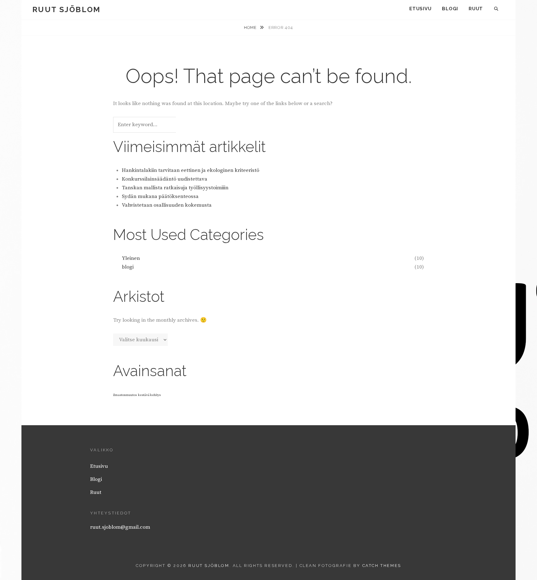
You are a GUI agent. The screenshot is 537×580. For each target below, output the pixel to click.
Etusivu (420, 9)
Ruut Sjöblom (66, 9)
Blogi (450, 9)
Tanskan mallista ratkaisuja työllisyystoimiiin (175, 187)
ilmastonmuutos (125, 395)
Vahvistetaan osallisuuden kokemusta (167, 205)
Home (251, 27)
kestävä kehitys (149, 395)
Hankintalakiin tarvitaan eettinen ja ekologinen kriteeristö (190, 170)
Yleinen (131, 258)
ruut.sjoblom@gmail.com (120, 527)
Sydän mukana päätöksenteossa (160, 196)
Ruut (476, 9)
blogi (128, 267)
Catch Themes (381, 565)
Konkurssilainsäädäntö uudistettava (164, 179)
